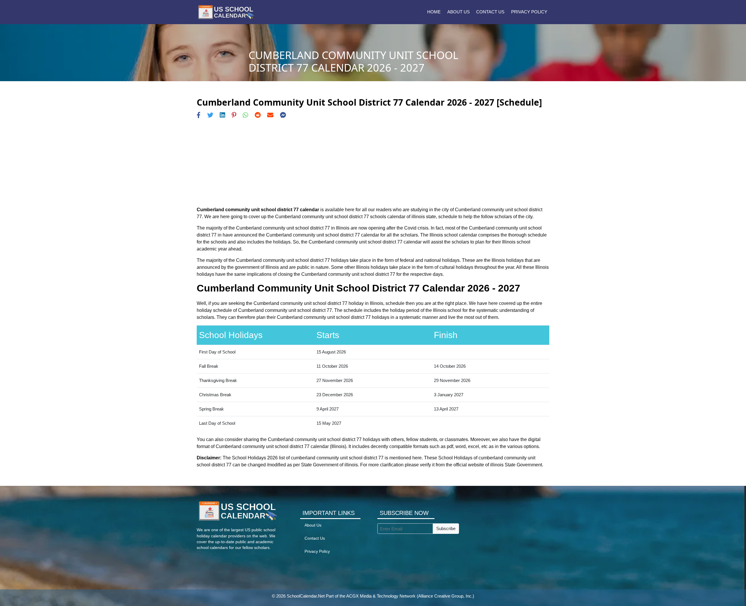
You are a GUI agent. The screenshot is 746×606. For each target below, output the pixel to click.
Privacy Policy (529, 11)
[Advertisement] (373, 162)
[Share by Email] (270, 115)
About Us (458, 11)
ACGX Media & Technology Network (381, 595)
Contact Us (490, 11)
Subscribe (445, 528)
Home (434, 11)
